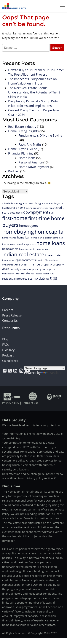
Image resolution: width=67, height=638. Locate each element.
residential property (14, 278)
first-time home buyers (33, 221)
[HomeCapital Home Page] (15, 6)
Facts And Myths (30, 144)
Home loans (27, 158)
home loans (50, 242)
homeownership (27, 249)
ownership (7, 264)
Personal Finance (31, 162)
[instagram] (21, 370)
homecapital (50, 231)
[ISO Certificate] (12, 396)
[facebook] (4, 370)
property (46, 264)
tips (53, 278)
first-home (14, 218)
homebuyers (28, 225)
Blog (5, 339)
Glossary (8, 350)
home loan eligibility (41, 237)
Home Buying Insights (23, 131)
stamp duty (37, 278)
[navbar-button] (61, 6)
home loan (23, 237)
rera (52, 273)
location (40, 260)
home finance (9, 237)
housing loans (43, 248)
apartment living (32, 203)
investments (8, 260)
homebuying (18, 231)
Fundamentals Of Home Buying (40, 135)
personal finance (27, 264)
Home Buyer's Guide (22, 149)
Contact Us (10, 321)
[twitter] (10, 370)
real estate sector (40, 273)
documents (16, 212)
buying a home (15, 207)
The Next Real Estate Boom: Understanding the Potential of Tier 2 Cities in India (34, 92)
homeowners (10, 249)
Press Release (12, 315)
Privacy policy (10, 403)
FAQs (5, 345)
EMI (51, 212)
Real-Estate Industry (22, 127)
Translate (54, 373)
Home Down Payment (34, 167)
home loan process (26, 244)
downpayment (35, 212)
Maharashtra (51, 260)
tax (47, 278)
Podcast (14, 171)
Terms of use (30, 403)
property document (21, 269)
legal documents (25, 260)
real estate (22, 273)
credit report (48, 207)
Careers (7, 310)
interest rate (52, 255)
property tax (38, 269)
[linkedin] (15, 370)
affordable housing (12, 203)
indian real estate (23, 254)
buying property (34, 207)
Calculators (10, 361)
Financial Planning (21, 153)
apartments (48, 203)
